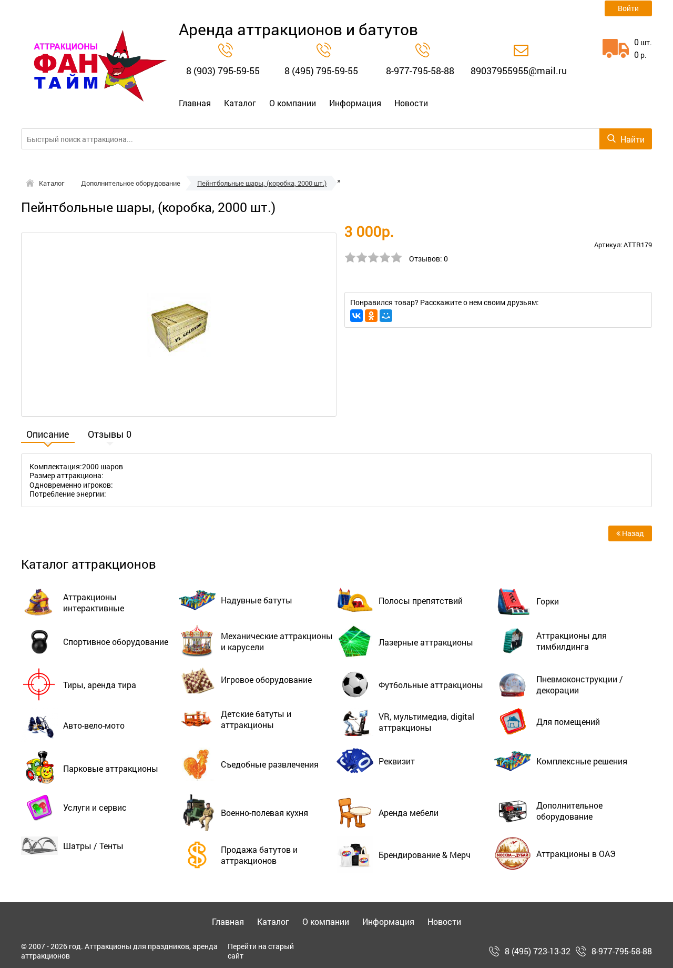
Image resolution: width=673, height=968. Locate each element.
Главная (195, 103)
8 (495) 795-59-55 (321, 70)
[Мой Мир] (386, 315)
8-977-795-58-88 (420, 70)
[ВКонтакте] (356, 315)
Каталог (240, 103)
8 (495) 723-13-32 (537, 951)
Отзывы (109, 435)
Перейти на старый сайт (261, 951)
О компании (292, 103)
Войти (628, 8)
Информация (355, 103)
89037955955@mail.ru (519, 70)
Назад (632, 533)
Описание (47, 435)
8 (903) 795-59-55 (223, 70)
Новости (411, 103)
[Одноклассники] (371, 315)
